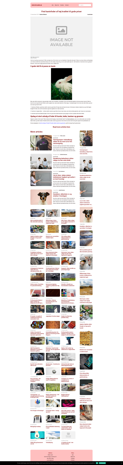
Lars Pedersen (62, 171)
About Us (57, 5)
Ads (52, 5)
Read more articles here (61, 127)
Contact (67, 5)
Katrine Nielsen (43, 14)
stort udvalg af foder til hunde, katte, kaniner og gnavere (52, 123)
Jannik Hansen (62, 190)
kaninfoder (90, 14)
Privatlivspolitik (102, 463)
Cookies (62, 5)
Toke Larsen (62, 135)
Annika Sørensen (63, 154)
